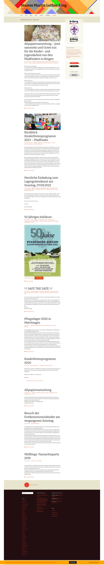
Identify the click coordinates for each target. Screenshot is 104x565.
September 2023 (25, 504)
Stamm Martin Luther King (53, 62)
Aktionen (35, 61)
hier (35, 374)
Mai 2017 (23, 532)
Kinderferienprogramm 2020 (35, 381)
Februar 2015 (24, 547)
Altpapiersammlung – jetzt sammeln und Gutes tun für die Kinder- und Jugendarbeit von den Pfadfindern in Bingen (42, 51)
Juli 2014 (23, 555)
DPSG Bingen (56, 221)
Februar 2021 (24, 519)
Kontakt (41, 15)
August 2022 (24, 508)
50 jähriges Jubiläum (40, 189)
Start (22, 15)
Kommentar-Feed (55, 514)
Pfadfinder (54, 61)
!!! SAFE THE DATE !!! (38, 288)
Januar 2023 (24, 506)
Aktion (31, 62)
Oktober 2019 (24, 523)
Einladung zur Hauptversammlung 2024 (73, 49)
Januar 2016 (24, 544)
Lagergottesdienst (50, 189)
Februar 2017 (24, 536)
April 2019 (23, 525)
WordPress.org (54, 516)
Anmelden (53, 510)
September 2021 (25, 517)
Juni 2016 (23, 538)
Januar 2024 (24, 500)
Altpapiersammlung (35, 62)
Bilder (36, 15)
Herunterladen (39, 278)
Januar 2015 (24, 549)
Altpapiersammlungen (45, 61)
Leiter (50, 61)
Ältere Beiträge (32, 485)
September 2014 (25, 553)
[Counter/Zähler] (74, 75)
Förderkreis (48, 15)
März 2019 (24, 527)
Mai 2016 (23, 540)
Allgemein (39, 61)
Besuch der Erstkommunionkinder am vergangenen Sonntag (42, 416)
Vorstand (26, 62)
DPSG (41, 62)
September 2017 (25, 529)
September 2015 (25, 545)
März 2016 (24, 542)
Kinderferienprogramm (46, 142)
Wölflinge (32, 189)
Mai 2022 (23, 512)
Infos (26, 15)
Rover (57, 61)
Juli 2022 (23, 510)
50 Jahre (41, 221)
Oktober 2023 (24, 502)
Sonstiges (54, 15)
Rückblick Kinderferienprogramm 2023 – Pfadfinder (40, 136)
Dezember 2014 (25, 551)
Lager (47, 188)
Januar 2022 (24, 515)
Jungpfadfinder (43, 188)
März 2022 (24, 514)
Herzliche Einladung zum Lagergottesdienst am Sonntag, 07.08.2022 (41, 181)
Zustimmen (72, 562)
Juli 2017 (23, 530)
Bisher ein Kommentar (29, 281)
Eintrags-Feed (54, 512)
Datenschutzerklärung (93, 562)
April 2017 (23, 534)
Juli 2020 (23, 521)
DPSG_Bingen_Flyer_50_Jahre (29, 277)
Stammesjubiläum (27, 189)
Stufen (31, 15)
